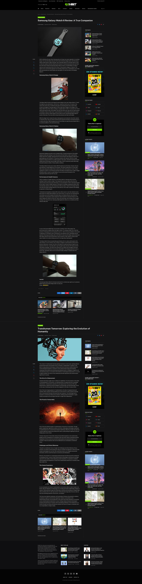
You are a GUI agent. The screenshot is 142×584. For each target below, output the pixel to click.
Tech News (87, 152)
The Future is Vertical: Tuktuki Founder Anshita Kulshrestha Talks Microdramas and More (97, 562)
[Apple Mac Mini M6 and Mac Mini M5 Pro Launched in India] (88, 366)
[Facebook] (34, 62)
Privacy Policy (95, 133)
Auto (59, 8)
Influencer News (67, 1)
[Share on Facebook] (98, 24)
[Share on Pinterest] (101, 24)
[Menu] (38, 8)
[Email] (34, 73)
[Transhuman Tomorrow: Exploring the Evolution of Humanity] (59, 360)
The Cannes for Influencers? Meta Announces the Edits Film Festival (98, 371)
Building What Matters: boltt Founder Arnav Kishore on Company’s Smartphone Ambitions (97, 549)
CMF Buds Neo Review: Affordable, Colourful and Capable (97, 53)
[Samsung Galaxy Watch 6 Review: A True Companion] (59, 56)
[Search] (102, 8)
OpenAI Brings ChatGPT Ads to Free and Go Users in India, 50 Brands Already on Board (95, 192)
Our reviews (40, 553)
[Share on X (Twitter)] (99, 24)
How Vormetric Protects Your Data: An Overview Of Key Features (74, 562)
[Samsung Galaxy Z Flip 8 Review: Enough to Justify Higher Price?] (44, 304)
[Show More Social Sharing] (103, 24)
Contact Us (76, 577)
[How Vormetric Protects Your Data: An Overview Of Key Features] (64, 563)
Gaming (86, 170)
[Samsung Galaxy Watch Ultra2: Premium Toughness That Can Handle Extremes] (59, 304)
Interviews (77, 8)
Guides (70, 8)
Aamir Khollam (41, 24)
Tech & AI (47, 8)
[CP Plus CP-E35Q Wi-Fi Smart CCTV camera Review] (74, 304)
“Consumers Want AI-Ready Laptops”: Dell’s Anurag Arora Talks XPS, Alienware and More (97, 556)
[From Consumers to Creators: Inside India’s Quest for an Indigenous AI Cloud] (64, 556)
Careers (70, 577)
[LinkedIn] (34, 68)
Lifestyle (65, 8)
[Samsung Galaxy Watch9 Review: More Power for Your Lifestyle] (88, 60)
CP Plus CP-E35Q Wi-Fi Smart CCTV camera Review (74, 310)
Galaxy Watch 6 (41, 288)
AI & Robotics (90, 195)
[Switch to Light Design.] (103, 8)
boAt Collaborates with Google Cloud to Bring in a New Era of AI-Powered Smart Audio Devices (74, 528)
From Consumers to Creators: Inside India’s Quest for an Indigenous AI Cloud (73, 556)
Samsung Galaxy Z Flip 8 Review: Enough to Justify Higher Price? (43, 310)
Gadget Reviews (43, 14)
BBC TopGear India (60, 1)
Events (83, 8)
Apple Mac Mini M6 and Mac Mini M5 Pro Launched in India (98, 365)
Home (42, 8)
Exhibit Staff (96, 157)
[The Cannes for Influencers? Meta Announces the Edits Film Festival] (88, 372)
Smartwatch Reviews (50, 14)
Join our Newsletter (52, 1)
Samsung (46, 288)
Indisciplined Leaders (92, 8)
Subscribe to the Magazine (42, 1)
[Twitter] (34, 65)
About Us (65, 577)
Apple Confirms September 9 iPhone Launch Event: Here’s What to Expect (96, 155)
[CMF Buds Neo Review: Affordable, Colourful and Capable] (88, 53)
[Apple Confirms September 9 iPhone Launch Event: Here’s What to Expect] (94, 147)
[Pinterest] (34, 71)
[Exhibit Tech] (71, 4)
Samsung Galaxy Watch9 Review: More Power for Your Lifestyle (97, 59)
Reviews (53, 8)
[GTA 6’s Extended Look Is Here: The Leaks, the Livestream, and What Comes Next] (94, 165)
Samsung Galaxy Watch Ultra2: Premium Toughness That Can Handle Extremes (59, 310)
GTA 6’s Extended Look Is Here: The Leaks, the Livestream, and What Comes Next (95, 174)
